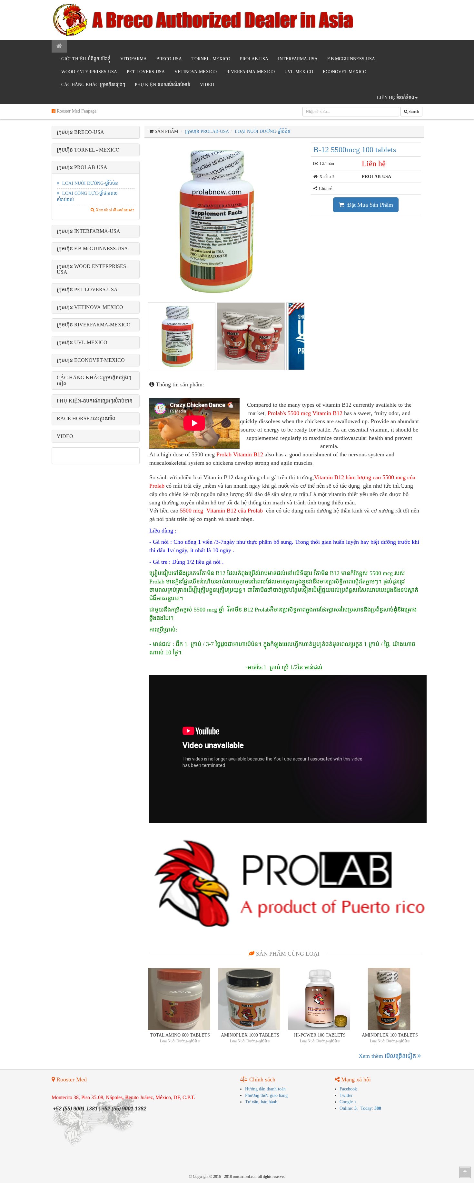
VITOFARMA (133, 58)
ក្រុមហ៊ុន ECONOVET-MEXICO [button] (91, 360)
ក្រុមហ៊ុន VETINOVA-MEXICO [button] (90, 307)
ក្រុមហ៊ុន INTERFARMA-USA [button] (88, 231)
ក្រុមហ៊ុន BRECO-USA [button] (80, 132)
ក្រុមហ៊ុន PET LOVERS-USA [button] (87, 289)
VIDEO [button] (65, 436)
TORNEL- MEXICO (211, 58)
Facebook (348, 1089)
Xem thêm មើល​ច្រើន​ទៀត (388, 1056)
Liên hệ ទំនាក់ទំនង (395, 97)
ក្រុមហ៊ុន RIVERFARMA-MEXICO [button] (94, 324)
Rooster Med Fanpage (75, 111)
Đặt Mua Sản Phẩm (369, 205)
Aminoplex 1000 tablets (250, 1035)
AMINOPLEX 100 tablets (390, 1035)
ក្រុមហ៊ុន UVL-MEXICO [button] (82, 342)
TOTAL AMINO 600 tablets (180, 1035)
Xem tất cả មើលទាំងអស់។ (115, 210)
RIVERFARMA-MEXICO (250, 71)
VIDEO (207, 84)
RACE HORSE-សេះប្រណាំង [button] (86, 418)
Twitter (346, 1095)
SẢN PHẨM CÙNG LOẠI (287, 953)
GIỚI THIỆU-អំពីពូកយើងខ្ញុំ (86, 58)
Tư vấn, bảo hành (261, 1101)
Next (316, 219)
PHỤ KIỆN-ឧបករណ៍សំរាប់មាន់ (162, 84)
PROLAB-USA (254, 58)
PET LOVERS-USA (146, 71)
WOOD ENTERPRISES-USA (89, 71)
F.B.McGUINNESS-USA (351, 58)
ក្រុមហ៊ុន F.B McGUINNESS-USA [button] (92, 248)
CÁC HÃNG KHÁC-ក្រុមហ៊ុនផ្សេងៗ (93, 84)
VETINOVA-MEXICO (195, 71)
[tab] (95, 132)
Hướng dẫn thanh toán (265, 1089)
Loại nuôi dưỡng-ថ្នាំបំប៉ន (89, 183)
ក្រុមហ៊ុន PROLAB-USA (207, 131)
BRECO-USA (169, 58)
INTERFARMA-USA (298, 58)
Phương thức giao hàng (266, 1095)
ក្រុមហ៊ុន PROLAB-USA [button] (82, 167)
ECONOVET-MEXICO (344, 71)
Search (413, 111)
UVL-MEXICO (298, 71)
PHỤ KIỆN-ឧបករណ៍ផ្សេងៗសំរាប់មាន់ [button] (95, 400)
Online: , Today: (360, 1108)
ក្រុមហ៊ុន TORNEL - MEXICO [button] (88, 150)
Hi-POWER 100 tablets (320, 1035)
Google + (348, 1101)
